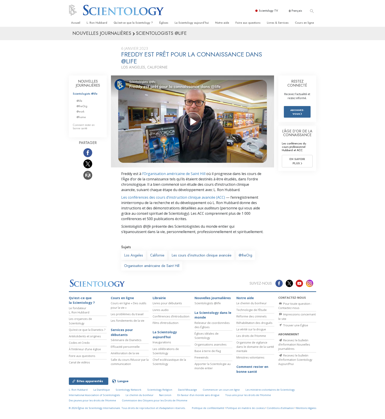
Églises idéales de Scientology (207, 335)
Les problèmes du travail (127, 314)
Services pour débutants (122, 332)
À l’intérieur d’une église (85, 349)
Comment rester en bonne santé (84, 126)
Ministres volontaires (250, 357)
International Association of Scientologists (94, 395)
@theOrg (245, 255)
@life (79, 101)
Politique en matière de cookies (245, 408)
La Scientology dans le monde (213, 315)
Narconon (165, 395)
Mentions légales (306, 408)
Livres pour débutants (167, 303)
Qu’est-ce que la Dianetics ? (87, 330)
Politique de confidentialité (208, 408)
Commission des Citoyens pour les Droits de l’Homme (154, 400)
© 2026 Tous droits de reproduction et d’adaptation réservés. (127, 408)
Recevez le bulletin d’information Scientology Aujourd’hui (295, 359)
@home (81, 117)
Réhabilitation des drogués (254, 323)
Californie (157, 255)
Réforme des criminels (251, 316)
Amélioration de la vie (125, 353)
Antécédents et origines (85, 336)
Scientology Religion (159, 389)
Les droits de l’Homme (251, 336)
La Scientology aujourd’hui (192, 23)
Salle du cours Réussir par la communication (130, 362)
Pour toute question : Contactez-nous (294, 306)
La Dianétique (101, 389)
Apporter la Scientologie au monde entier (213, 366)
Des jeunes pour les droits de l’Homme (92, 400)
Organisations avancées (211, 344)
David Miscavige (187, 389)
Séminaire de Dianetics (126, 340)
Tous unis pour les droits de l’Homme (248, 395)
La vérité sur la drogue (251, 329)
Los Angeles (133, 255)
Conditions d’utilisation (280, 408)
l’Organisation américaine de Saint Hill (173, 173)
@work (80, 111)
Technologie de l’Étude (251, 310)
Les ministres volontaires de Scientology (270, 389)
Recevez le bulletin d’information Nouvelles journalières (294, 344)
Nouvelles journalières (213, 298)
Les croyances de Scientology (80, 321)
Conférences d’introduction (171, 316)
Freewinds (202, 357)
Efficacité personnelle (125, 347)
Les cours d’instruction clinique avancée (201, 255)
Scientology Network (128, 389)
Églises (163, 23)
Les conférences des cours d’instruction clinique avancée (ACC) (173, 197)
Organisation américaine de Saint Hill (151, 265)
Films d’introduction (165, 323)
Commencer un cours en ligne (221, 389)
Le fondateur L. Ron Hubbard (79, 310)
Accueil (75, 23)
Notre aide (222, 23)
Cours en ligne (304, 23)
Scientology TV (268, 10)
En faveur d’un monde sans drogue (198, 395)
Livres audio (161, 310)
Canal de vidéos (79, 362)
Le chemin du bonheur (251, 303)
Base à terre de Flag (208, 351)
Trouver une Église (295, 325)
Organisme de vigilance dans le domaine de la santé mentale (255, 346)
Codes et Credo (79, 343)
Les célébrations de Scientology (166, 351)
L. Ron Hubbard (97, 23)
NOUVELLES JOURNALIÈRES (88, 83)
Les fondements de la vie (127, 321)
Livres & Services (278, 23)
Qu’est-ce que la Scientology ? (133, 23)
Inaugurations (162, 342)
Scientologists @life (85, 94)
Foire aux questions (248, 23)
